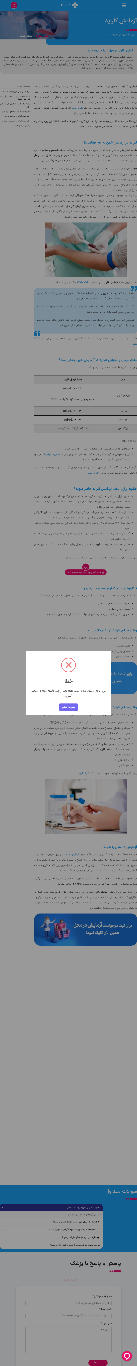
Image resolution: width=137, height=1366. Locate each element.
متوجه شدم (68, 707)
